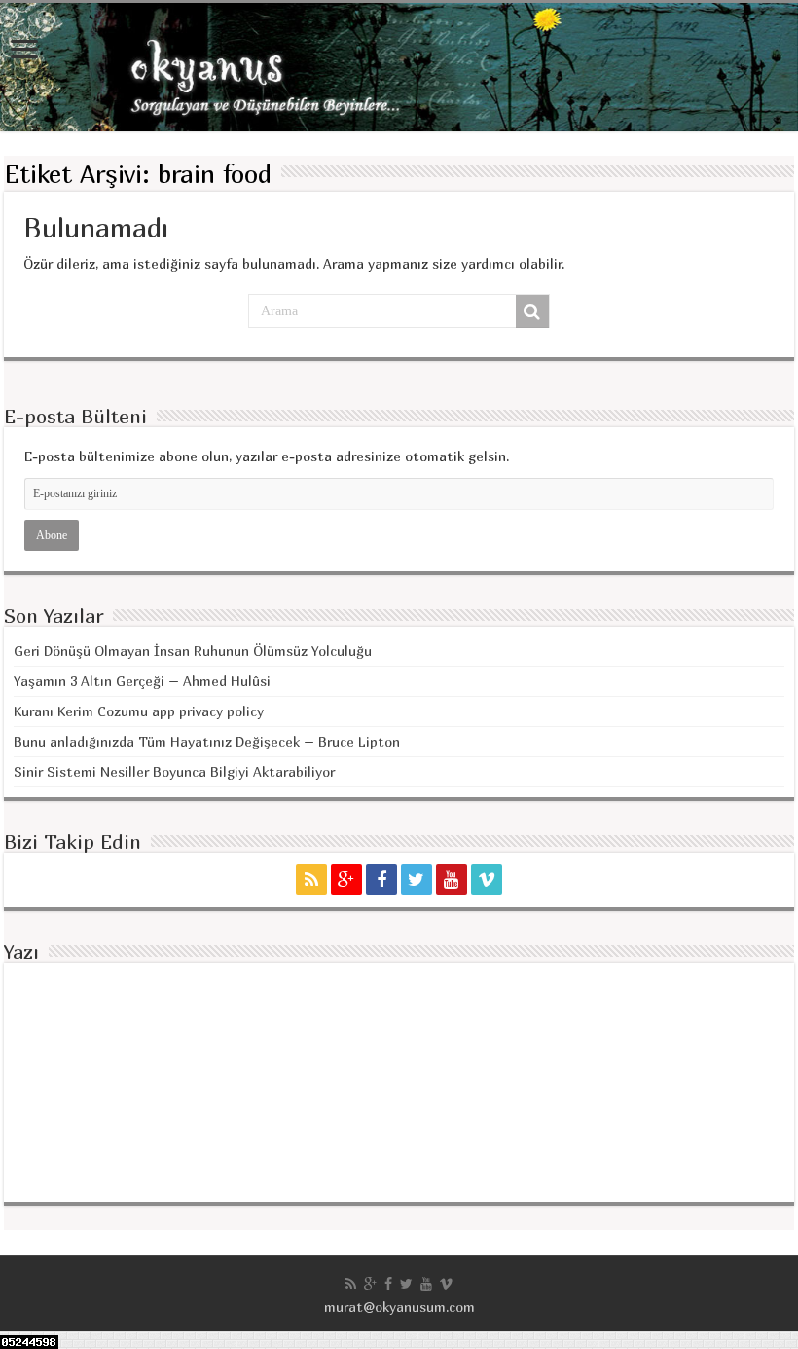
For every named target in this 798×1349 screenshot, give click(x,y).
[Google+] (346, 879)
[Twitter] (416, 879)
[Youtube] (451, 879)
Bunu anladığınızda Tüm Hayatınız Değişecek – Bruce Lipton (207, 741)
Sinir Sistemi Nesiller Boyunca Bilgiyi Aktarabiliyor (174, 771)
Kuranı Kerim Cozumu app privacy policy (139, 711)
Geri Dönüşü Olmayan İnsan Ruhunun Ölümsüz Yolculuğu (193, 650)
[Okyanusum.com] (399, 67)
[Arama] (532, 311)
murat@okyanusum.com (399, 1306)
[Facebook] (381, 879)
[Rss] (311, 879)
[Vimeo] (486, 879)
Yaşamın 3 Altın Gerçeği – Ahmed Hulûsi (142, 681)
